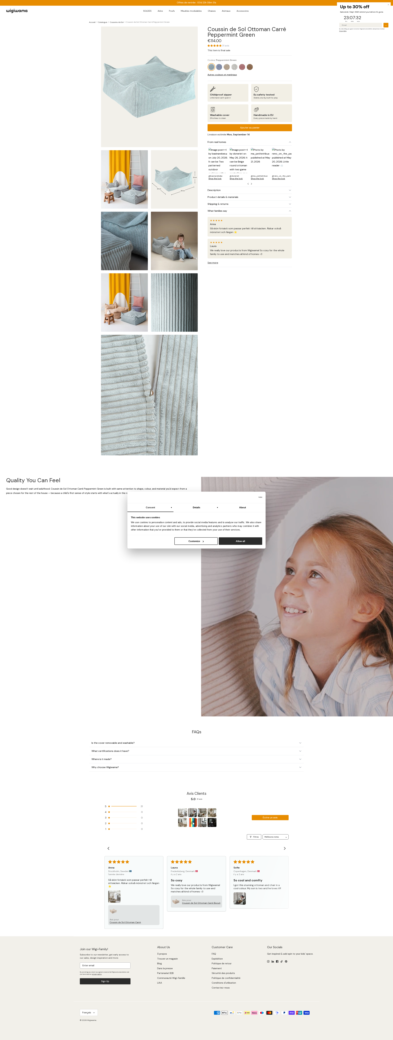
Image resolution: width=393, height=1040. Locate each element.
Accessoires (243, 11)
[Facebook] (277, 961)
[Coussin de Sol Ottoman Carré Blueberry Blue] (219, 67)
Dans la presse (165, 968)
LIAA (159, 982)
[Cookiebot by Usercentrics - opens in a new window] (248, 497)
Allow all (240, 541)
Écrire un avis (270, 817)
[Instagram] (268, 961)
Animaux (226, 11)
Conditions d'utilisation (224, 982)
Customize (194, 541)
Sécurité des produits (223, 973)
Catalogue (102, 22)
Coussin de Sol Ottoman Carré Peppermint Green (148, 22)
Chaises (212, 11)
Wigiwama (91, 1020)
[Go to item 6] (192, 822)
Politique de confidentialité (226, 978)
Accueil (92, 22)
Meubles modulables (191, 11)
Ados (160, 11)
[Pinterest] (286, 961)
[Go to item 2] (192, 812)
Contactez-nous (221, 987)
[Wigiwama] (17, 11)
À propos (162, 953)
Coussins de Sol (117, 22)
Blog (159, 963)
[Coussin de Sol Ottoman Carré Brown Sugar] (227, 67)
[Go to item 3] (202, 812)
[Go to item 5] (182, 822)
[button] (215, 45)
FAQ (214, 953)
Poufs (172, 11)
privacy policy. (97, 974)
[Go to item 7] (202, 822)
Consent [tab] (150, 507)
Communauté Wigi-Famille (171, 978)
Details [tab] (196, 507)
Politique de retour (222, 963)
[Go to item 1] (182, 812)
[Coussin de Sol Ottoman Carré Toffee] (250, 67)
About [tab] (242, 507)
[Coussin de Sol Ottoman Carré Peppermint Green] (211, 67)
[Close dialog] (388, 5)
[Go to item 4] (212, 812)
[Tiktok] (281, 961)
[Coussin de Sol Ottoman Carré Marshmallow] (234, 67)
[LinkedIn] (273, 961)
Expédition (217, 958)
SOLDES (147, 11)
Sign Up (105, 981)
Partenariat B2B (165, 973)
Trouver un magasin (167, 958)
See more (213, 262)
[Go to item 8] (212, 822)
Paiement (217, 968)
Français (86, 1012)
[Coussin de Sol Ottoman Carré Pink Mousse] (242, 67)
